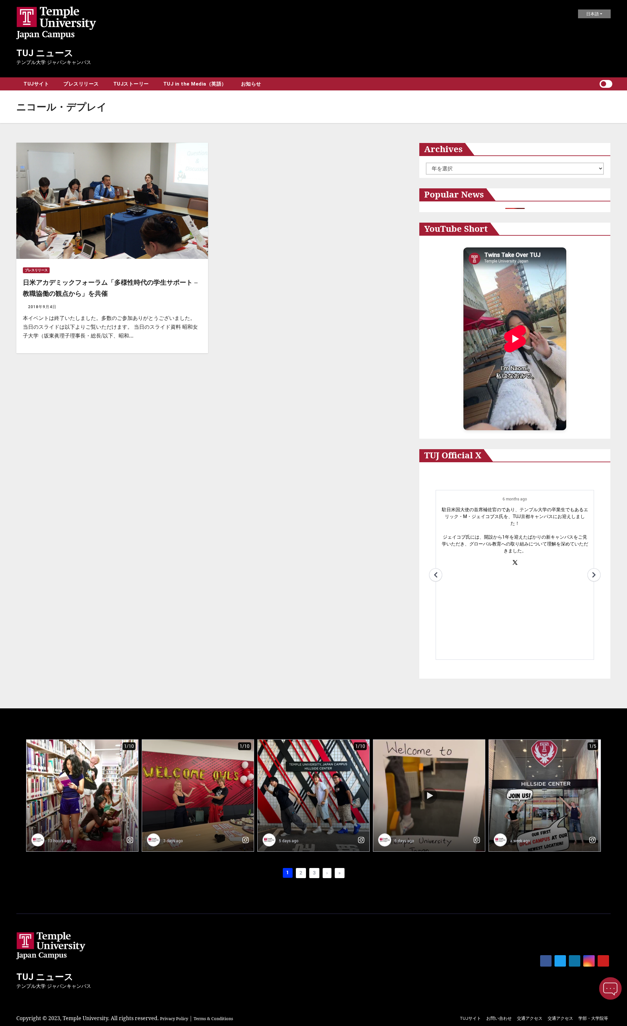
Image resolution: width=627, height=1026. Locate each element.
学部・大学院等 (593, 1018)
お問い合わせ (499, 1018)
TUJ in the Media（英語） (195, 84)
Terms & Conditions (213, 1018)
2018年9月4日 (42, 307)
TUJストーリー (131, 84)
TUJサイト (36, 84)
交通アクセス (529, 1018)
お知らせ (251, 84)
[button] (594, 84)
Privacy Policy (174, 1018)
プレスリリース (81, 84)
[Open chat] (610, 988)
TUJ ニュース (44, 53)
